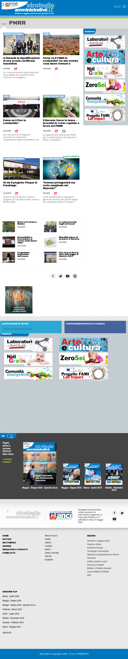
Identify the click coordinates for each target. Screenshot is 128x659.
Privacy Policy (51, 536)
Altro (89, 575)
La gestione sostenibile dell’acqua (23, 254)
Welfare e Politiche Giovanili (99, 568)
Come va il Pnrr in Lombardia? (14, 121)
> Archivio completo (7, 460)
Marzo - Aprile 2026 (10, 596)
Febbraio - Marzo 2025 (12, 609)
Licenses (48, 546)
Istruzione (91, 558)
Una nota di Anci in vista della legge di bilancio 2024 (69, 254)
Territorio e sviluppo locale (98, 541)
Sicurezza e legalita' (95, 565)
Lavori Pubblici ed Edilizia (98, 571)
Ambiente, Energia (95, 547)
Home (5, 536)
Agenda (6, 546)
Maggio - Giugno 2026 (11, 600)
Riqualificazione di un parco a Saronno (69, 238)
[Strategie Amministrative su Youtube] (68, 276)
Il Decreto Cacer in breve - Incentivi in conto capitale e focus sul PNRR (61, 123)
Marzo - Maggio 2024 (11, 627)
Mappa (47, 549)
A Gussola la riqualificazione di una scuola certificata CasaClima (21, 61)
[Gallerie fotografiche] (122, 519)
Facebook (49, 560)
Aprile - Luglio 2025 (10, 613)
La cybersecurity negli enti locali (68, 223)
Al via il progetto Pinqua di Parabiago (20, 184)
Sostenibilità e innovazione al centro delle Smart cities (27, 240)
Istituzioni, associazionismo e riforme (103, 554)
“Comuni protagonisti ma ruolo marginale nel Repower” (59, 185)
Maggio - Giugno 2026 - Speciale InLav (18, 605)
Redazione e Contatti (15, 549)
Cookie (48, 539)
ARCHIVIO (6, 632)
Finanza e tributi (94, 544)
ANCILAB (44, 653)
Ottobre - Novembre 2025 (13, 618)
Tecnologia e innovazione (98, 551)
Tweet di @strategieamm (17, 329)
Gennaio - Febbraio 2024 (13, 622)
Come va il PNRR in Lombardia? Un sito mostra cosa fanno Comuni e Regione (60, 61)
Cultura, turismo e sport (97, 561)
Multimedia (9, 543)
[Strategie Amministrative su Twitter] (60, 276)
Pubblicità (8, 553)
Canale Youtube (52, 553)
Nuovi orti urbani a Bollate (27, 223)
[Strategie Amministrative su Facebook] (53, 276)
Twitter (48, 556)
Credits (48, 543)
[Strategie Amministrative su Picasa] (75, 276)
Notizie (6, 539)
